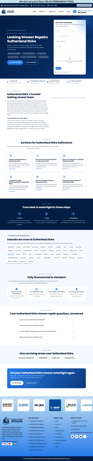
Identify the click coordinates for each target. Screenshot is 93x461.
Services (41, 11)
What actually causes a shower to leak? (31, 337)
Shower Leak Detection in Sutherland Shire (17, 160)
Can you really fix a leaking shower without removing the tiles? (38, 331)
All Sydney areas (70, 358)
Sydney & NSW (14, 30)
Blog (68, 11)
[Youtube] (80, 436)
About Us (52, 11)
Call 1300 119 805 (16, 62)
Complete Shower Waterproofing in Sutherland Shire (19, 182)
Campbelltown (43, 358)
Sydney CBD (56, 358)
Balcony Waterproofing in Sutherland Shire (45, 181)
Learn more (12, 168)
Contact (61, 11)
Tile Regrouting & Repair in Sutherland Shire (71, 181)
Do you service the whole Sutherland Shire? (32, 319)
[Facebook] (72, 436)
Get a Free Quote (31, 62)
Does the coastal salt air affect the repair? (32, 325)
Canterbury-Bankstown (26, 358)
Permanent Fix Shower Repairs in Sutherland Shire (46, 160)
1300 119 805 (81, 13)
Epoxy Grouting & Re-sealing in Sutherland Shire (73, 160)
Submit (58, 68)
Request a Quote (32, 383)
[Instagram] (76, 436)
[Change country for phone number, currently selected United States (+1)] (57, 36)
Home (34, 11)
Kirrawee (11, 254)
